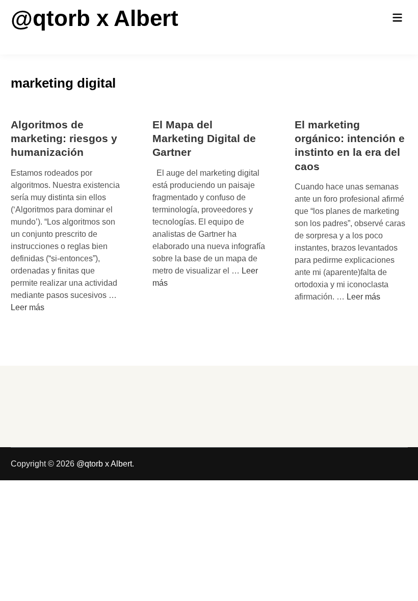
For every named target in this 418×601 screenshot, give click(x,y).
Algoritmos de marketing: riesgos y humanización (64, 138)
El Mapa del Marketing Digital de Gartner (204, 138)
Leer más (27, 307)
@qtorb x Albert (94, 18)
